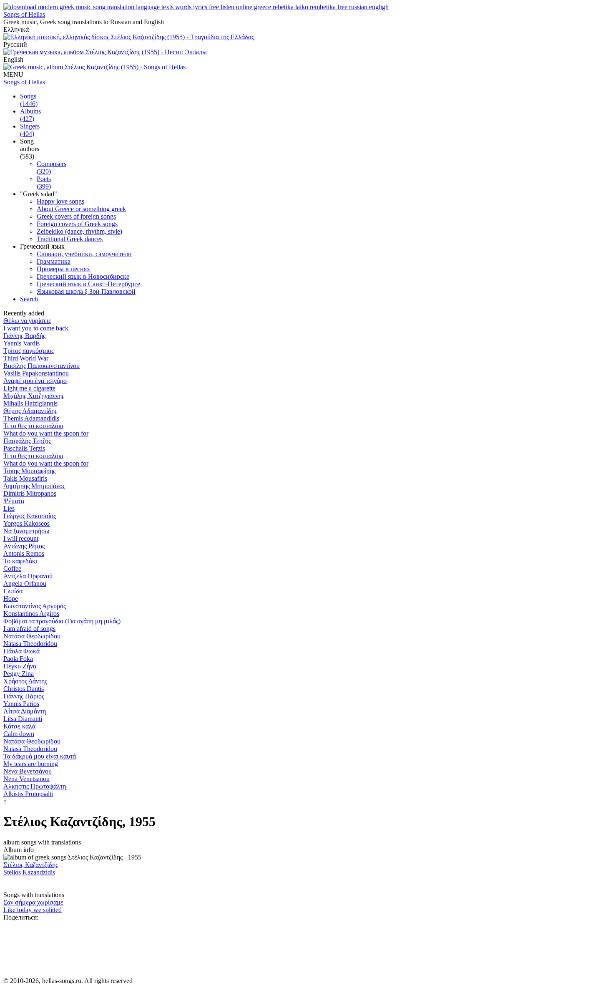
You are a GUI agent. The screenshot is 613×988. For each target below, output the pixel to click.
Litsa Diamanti (22, 718)
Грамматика (53, 261)
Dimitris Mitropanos (29, 493)
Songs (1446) (29, 100)
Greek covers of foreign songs (76, 216)
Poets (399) (44, 182)
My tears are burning (30, 763)
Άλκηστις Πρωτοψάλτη (34, 786)
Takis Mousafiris (25, 478)
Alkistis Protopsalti (28, 793)
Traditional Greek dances (70, 238)
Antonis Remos (23, 553)
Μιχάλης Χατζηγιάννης (33, 395)
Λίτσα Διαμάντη (24, 711)
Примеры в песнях (63, 268)
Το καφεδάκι (20, 561)
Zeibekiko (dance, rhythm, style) (79, 231)
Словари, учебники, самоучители (84, 253)
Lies (9, 508)
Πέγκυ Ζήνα (19, 666)
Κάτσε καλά (19, 726)
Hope (10, 598)
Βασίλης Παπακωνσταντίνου (41, 365)
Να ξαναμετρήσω (26, 530)
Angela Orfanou (24, 583)
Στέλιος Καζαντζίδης (30, 864)
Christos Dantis (23, 688)
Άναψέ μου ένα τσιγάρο (35, 380)
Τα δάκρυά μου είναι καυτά (39, 756)
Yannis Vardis (21, 343)
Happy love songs (60, 201)
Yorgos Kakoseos (26, 523)
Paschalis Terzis (24, 448)
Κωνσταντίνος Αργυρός (34, 606)
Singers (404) (30, 130)
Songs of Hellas (24, 14)
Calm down (18, 733)
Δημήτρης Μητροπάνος (34, 485)
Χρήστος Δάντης (25, 681)
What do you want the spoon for (45, 433)
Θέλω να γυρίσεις (27, 320)
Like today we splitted (32, 909)
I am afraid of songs (29, 628)
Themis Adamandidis (31, 418)
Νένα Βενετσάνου (27, 771)
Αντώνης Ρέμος (24, 545)
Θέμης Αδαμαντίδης (30, 410)
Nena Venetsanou (26, 778)
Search (29, 298)
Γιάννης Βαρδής (24, 335)
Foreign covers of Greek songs (77, 223)
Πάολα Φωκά (21, 651)
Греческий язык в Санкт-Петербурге (88, 283)
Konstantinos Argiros (31, 613)
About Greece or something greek (81, 208)
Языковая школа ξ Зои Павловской (86, 291)
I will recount (20, 538)
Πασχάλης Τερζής (27, 440)
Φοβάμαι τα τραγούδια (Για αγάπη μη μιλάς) (62, 621)
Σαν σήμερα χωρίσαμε (33, 902)
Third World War (25, 358)
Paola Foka (18, 658)
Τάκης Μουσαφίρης (29, 470)
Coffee (12, 568)
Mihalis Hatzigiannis (30, 403)
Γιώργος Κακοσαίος (29, 515)
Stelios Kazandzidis (29, 872)
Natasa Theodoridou (30, 643)
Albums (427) (30, 115)
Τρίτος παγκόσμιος (28, 350)
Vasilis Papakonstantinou (36, 373)
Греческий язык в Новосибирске (83, 276)
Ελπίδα (13, 591)
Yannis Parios (21, 703)
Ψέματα (13, 500)
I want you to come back (35, 328)
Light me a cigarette (29, 388)
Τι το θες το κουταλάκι (33, 425)
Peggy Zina (18, 673)
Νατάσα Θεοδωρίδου (31, 636)
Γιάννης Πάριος (23, 696)
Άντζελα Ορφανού (28, 576)
